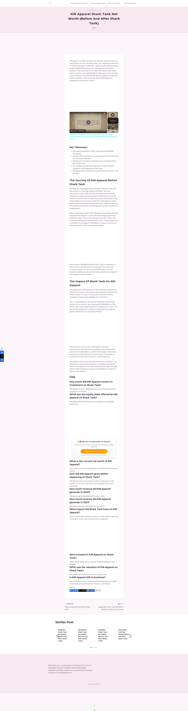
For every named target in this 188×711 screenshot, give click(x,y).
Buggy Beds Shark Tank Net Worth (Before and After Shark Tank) (110, 606)
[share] (104, 113)
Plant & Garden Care (98, 3)
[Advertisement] (94, 44)
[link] (71, 114)
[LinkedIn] (2, 360)
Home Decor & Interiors (78, 3)
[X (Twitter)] (2, 356)
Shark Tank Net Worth (94, 10)
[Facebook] (2, 352)
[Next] (131, 636)
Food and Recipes (129, 3)
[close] (94, 705)
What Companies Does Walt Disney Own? (77, 606)
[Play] (113, 126)
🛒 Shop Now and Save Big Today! (94, 451)
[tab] (92, 647)
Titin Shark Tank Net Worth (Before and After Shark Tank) (123, 634)
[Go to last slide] (57, 636)
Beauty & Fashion (114, 3)
